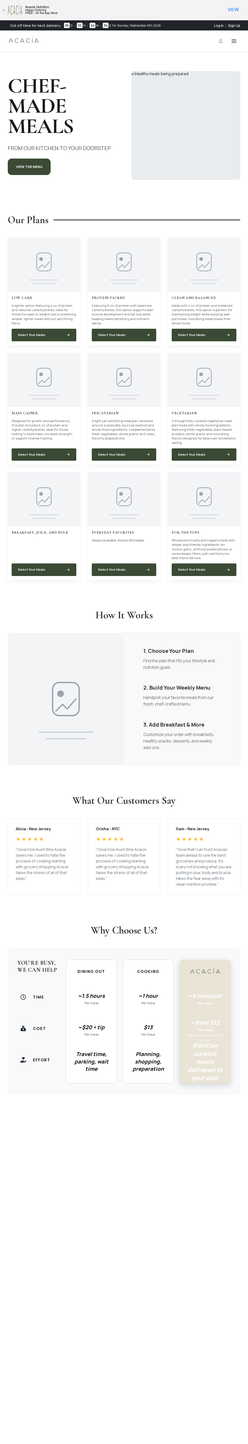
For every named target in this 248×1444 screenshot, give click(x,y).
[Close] (3, 10)
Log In (219, 25)
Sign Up (234, 25)
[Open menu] (234, 41)
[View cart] (221, 41)
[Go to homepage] (24, 42)
